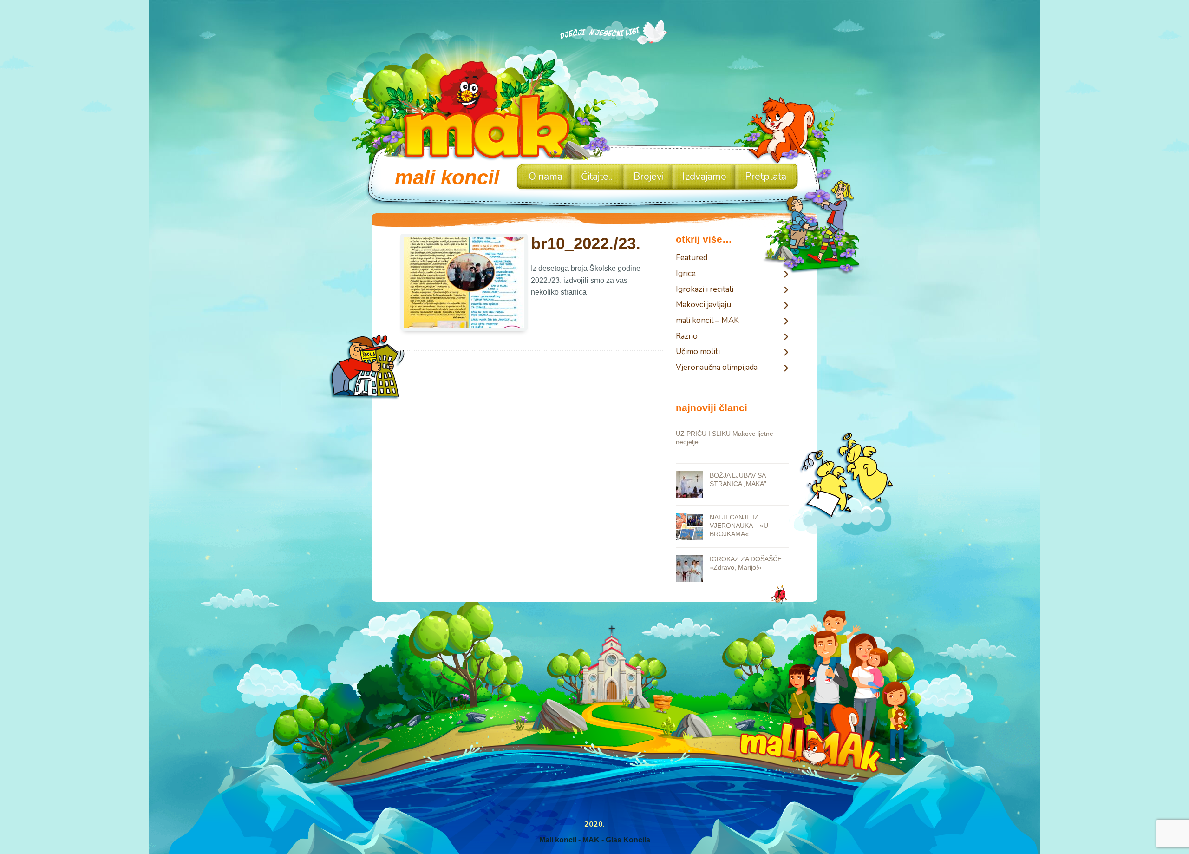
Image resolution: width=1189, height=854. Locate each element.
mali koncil (447, 177)
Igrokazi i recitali (704, 289)
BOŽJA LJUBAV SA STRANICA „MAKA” (738, 479)
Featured (691, 258)
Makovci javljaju (703, 305)
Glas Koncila (628, 840)
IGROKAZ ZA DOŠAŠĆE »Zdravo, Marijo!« (746, 563)
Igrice (686, 273)
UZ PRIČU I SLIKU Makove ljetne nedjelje (724, 438)
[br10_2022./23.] (464, 284)
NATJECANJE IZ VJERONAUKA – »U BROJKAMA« (739, 525)
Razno (687, 336)
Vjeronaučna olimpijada (717, 367)
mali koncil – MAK (707, 320)
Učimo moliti (698, 352)
